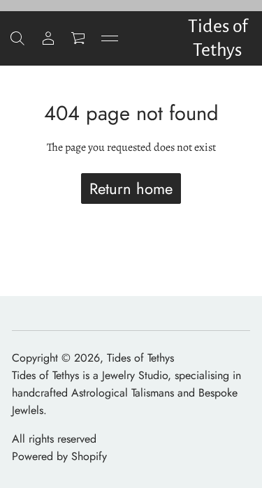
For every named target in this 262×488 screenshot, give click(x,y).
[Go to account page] (48, 38)
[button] (17, 38)
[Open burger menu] (109, 38)
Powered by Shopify (59, 456)
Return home (131, 188)
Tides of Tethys (217, 38)
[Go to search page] (17, 38)
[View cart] (79, 38)
